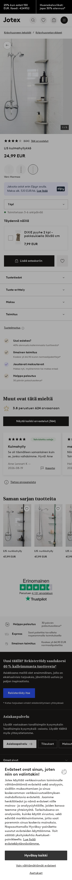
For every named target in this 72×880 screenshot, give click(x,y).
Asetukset (36, 873)
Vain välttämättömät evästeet (36, 865)
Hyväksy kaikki (36, 855)
